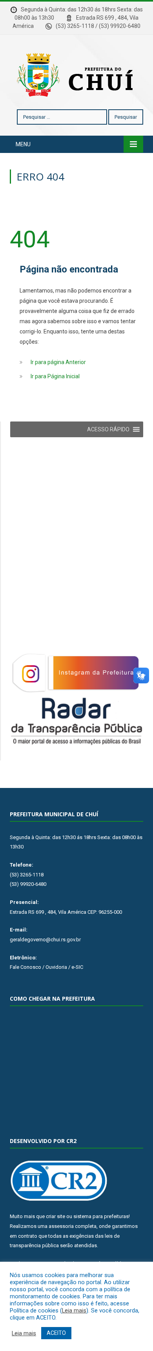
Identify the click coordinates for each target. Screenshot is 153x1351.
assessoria (61, 1226)
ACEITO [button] (56, 1333)
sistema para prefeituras (101, 1216)
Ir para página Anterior (58, 362)
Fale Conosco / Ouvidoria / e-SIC (46, 967)
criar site (55, 1216)
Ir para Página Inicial (55, 376)
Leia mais (74, 1310)
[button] (108, 429)
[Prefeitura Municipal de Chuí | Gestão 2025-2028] (76, 73)
